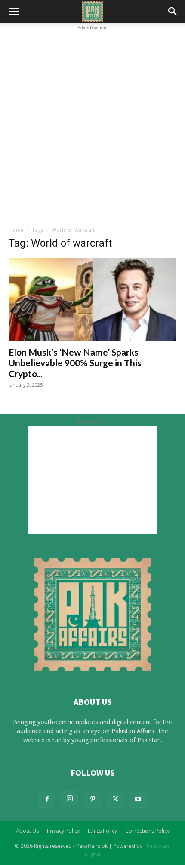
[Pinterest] (92, 799)
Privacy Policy (63, 831)
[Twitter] (115, 799)
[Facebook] (47, 799)
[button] (14, 11)
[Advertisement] (92, 124)
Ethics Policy (102, 831)
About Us (27, 831)
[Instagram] (69, 798)
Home (16, 230)
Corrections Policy (147, 831)
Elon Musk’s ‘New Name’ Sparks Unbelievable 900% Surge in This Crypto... (75, 363)
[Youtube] (138, 799)
